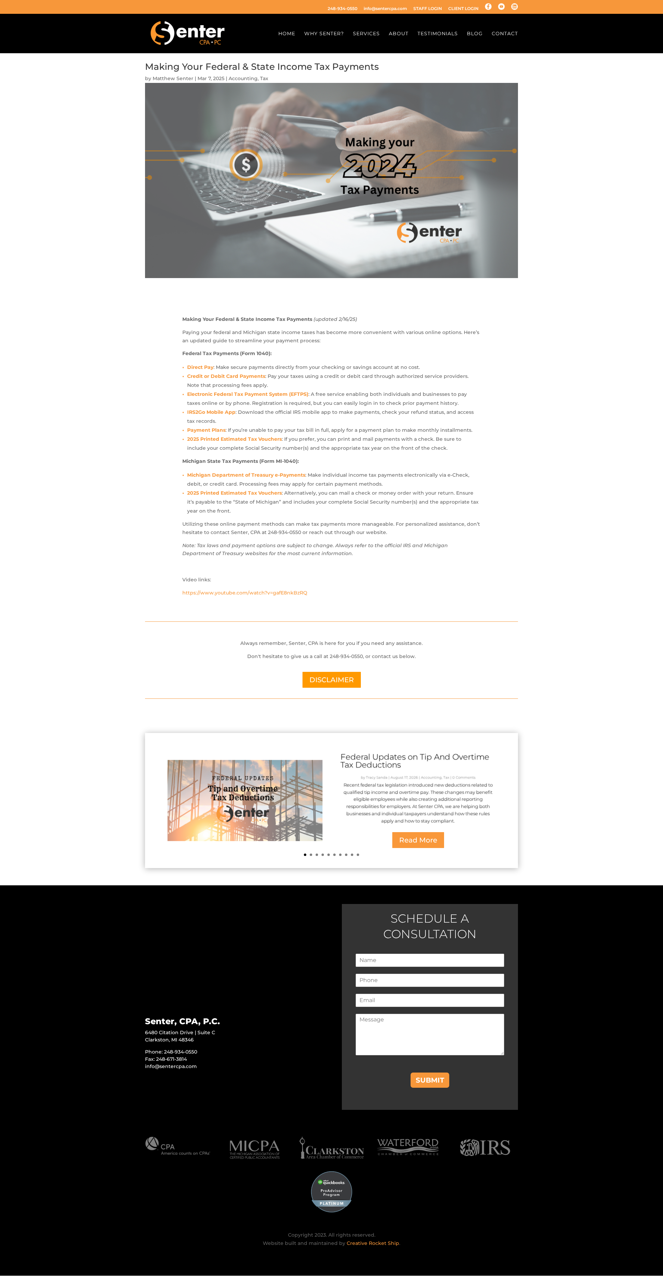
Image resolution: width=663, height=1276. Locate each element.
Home (286, 34)
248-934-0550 (342, 9)
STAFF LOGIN (427, 9)
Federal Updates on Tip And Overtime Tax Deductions (414, 761)
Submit (430, 1080)
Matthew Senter (173, 78)
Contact (505, 34)
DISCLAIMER (331, 680)
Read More (418, 840)
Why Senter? (324, 34)
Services (366, 34)
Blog (475, 34)
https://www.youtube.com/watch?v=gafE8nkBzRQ (244, 593)
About (399, 34)
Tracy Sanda (376, 777)
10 (358, 855)
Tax (264, 78)
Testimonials (437, 34)
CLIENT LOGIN (463, 9)
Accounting (243, 78)
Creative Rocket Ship (373, 1243)
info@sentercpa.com (385, 9)
